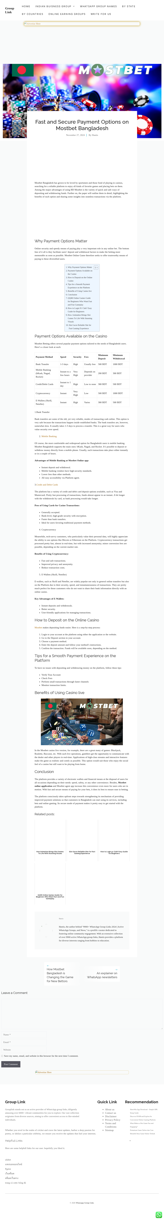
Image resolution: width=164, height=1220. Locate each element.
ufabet (8, 1159)
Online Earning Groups (67, 14)
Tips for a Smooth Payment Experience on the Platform (79, 286)
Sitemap (109, 1130)
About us (109, 1109)
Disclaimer (111, 1116)
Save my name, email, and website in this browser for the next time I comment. (41, 1056)
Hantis (95, 135)
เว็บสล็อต (9, 1173)
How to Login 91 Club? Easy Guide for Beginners (80, 310)
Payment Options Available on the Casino (80, 272)
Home (26, 6)
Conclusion (72, 295)
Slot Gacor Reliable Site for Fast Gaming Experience (80, 327)
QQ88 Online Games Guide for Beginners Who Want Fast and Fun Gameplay (80, 301)
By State (129, 6)
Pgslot (8, 1169)
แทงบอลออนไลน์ (13, 1164)
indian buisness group (53, 6)
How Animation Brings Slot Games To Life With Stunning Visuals (80, 318)
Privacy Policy (112, 1119)
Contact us (110, 1112)
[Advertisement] (82, 45)
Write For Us (101, 14)
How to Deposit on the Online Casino (80, 279)
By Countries (32, 14)
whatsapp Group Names (98, 6)
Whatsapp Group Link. (85, 1203)
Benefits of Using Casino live (80, 291)
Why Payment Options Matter (80, 267)
